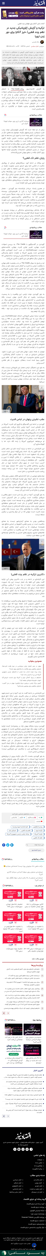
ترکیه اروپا (39, 831)
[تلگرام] (11, 845)
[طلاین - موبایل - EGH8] (23, 14)
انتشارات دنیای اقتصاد (37, 1221)
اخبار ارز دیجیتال (36, 1192)
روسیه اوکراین (37, 827)
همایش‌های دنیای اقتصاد (36, 1224)
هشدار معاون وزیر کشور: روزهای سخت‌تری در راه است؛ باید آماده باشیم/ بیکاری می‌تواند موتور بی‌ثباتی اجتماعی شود (22, 996)
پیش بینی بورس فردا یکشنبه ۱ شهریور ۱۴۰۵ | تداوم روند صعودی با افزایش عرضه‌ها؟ (23, 983)
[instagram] (23, 1149)
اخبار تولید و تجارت (36, 1189)
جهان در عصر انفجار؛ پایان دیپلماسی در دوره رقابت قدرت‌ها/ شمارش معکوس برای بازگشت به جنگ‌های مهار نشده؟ (21, 667)
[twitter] (27, 1149)
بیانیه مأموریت (37, 1169)
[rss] (15, 1149)
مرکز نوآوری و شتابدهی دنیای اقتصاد (32, 1228)
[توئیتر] (7, 845)
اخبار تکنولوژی (16, 1186)
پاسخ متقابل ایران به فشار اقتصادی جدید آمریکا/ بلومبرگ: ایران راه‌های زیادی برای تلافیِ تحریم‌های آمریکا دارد (23, 1105)
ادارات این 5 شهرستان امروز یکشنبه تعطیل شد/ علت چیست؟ (23, 1099)
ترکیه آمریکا (38, 834)
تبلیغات (39, 1160)
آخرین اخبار (38, 1070)
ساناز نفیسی (35, 42)
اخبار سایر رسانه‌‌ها (15, 1192)
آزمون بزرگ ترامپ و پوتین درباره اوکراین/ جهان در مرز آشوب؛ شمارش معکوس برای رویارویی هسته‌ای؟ (21, 684)
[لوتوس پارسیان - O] (23, 1253)
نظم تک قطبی (37, 838)
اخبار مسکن (17, 1183)
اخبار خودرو (38, 1186)
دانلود (6, 411)
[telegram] (19, 1149)
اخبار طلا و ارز (38, 1180)
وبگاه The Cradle (17, 89)
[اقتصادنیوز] (23, 1136)
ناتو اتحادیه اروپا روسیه (20, 827)
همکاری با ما (38, 1166)
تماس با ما (38, 1163)
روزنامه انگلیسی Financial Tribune (33, 1217)
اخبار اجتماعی (17, 1189)
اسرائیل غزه (12, 831)
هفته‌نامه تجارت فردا (37, 1214)
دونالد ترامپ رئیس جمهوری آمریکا (18, 834)
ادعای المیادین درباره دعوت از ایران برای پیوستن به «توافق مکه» (23, 1095)
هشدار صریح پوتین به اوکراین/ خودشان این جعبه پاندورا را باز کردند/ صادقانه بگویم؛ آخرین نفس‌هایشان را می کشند (24, 1083)
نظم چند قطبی (26, 831)
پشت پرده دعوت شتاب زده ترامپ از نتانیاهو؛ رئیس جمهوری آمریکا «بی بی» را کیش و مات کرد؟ (21, 673)
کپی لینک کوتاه (39, 845)
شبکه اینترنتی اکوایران (37, 1211)
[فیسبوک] (3, 845)
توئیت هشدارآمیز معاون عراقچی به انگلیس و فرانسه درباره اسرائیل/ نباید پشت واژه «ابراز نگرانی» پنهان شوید (25, 1089)
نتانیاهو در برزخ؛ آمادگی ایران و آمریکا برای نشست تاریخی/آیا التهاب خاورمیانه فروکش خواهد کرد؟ (21, 679)
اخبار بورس (38, 1183)
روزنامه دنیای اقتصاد (37, 1207)
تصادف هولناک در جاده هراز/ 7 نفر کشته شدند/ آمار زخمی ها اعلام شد (24, 1111)
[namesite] (39, 3)
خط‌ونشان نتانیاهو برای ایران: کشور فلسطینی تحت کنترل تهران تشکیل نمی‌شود (23, 970)
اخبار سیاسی (35, 46)
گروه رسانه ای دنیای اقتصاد (35, 1204)
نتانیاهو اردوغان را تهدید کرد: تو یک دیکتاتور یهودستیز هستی (22, 1008)
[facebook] (31, 1149)
